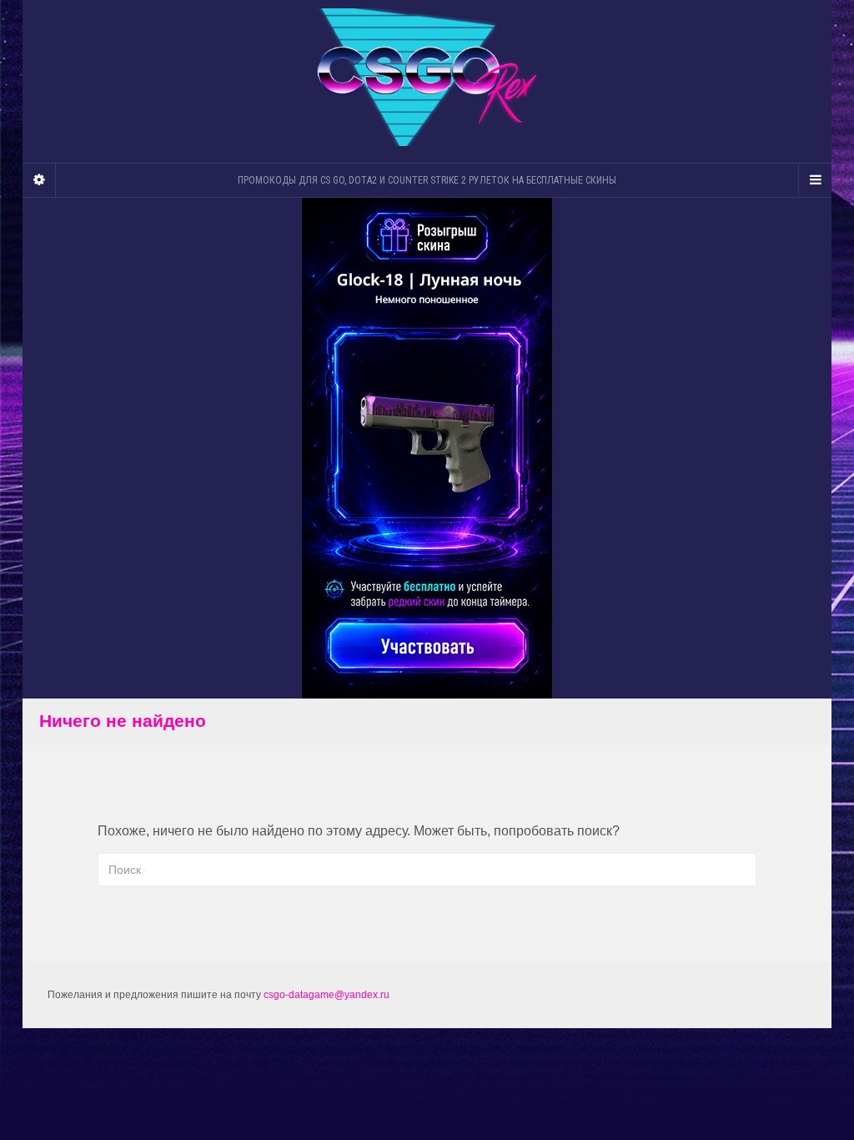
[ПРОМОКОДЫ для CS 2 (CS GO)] (427, 77)
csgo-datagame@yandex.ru (326, 995)
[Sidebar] (39, 180)
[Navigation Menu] (814, 180)
